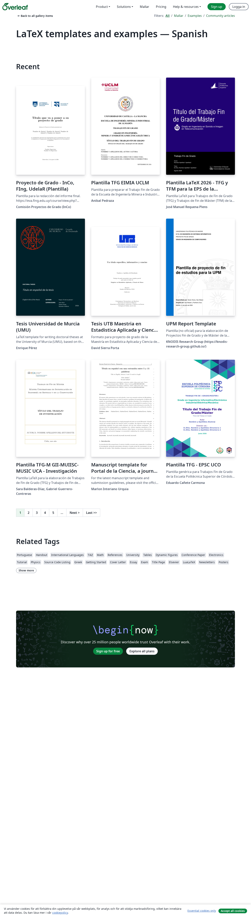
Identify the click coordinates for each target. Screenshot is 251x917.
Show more (26, 570)
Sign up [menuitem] (216, 7)
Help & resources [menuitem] (186, 7)
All (168, 16)
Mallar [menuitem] (144, 7)
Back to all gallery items (35, 16)
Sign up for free (108, 651)
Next (75, 513)
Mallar (178, 16)
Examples (195, 16)
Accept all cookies (233, 911)
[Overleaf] (15, 6)
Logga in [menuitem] (238, 7)
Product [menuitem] (102, 7)
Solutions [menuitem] (124, 7)
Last (91, 513)
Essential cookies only (201, 910)
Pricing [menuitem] (161, 7)
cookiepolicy (60, 912)
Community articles (220, 16)
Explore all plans (142, 651)
